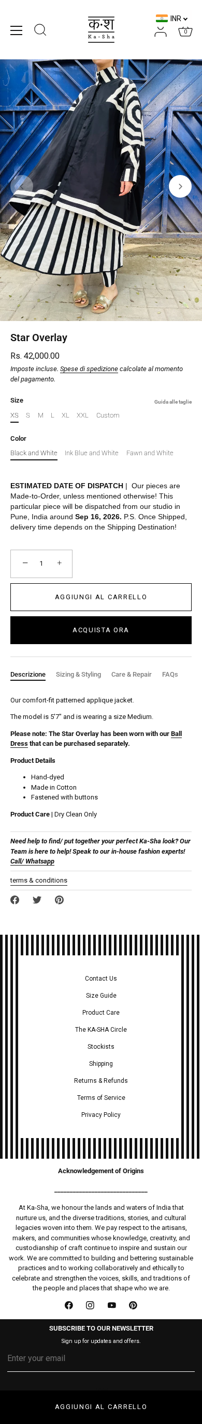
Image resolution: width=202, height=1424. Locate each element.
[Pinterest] (133, 1306)
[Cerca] (40, 31)
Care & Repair (131, 674)
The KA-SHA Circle (101, 1029)
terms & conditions (38, 880)
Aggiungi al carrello (101, 1407)
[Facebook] (69, 1306)
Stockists (101, 1046)
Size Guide (101, 995)
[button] (21, 186)
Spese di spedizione (89, 369)
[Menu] (16, 30)
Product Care (101, 1012)
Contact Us (101, 978)
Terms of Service (101, 1097)
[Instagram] (90, 1306)
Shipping (101, 1063)
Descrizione (28, 674)
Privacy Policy (101, 1114)
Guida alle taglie (173, 401)
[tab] (33, 674)
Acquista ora (101, 630)
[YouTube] (112, 1306)
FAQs (170, 674)
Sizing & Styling (78, 674)
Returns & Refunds (101, 1080)
